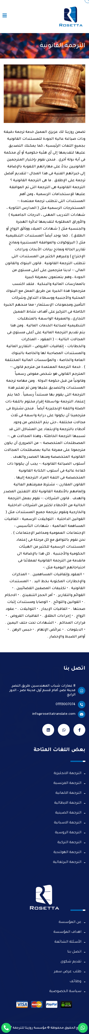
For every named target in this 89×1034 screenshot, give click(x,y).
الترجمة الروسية (68, 833)
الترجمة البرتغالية (67, 862)
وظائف (75, 982)
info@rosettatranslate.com (53, 714)
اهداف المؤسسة (67, 932)
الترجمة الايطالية (67, 803)
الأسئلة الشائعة (67, 942)
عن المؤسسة (70, 922)
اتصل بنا (74, 952)
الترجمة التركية (69, 843)
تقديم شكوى (71, 962)
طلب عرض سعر (67, 972)
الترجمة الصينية (68, 813)
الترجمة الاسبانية (67, 823)
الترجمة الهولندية (67, 853)
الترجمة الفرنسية (67, 783)
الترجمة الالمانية (68, 793)
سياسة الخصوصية (65, 992)
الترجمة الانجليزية (67, 774)
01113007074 (65, 704)
